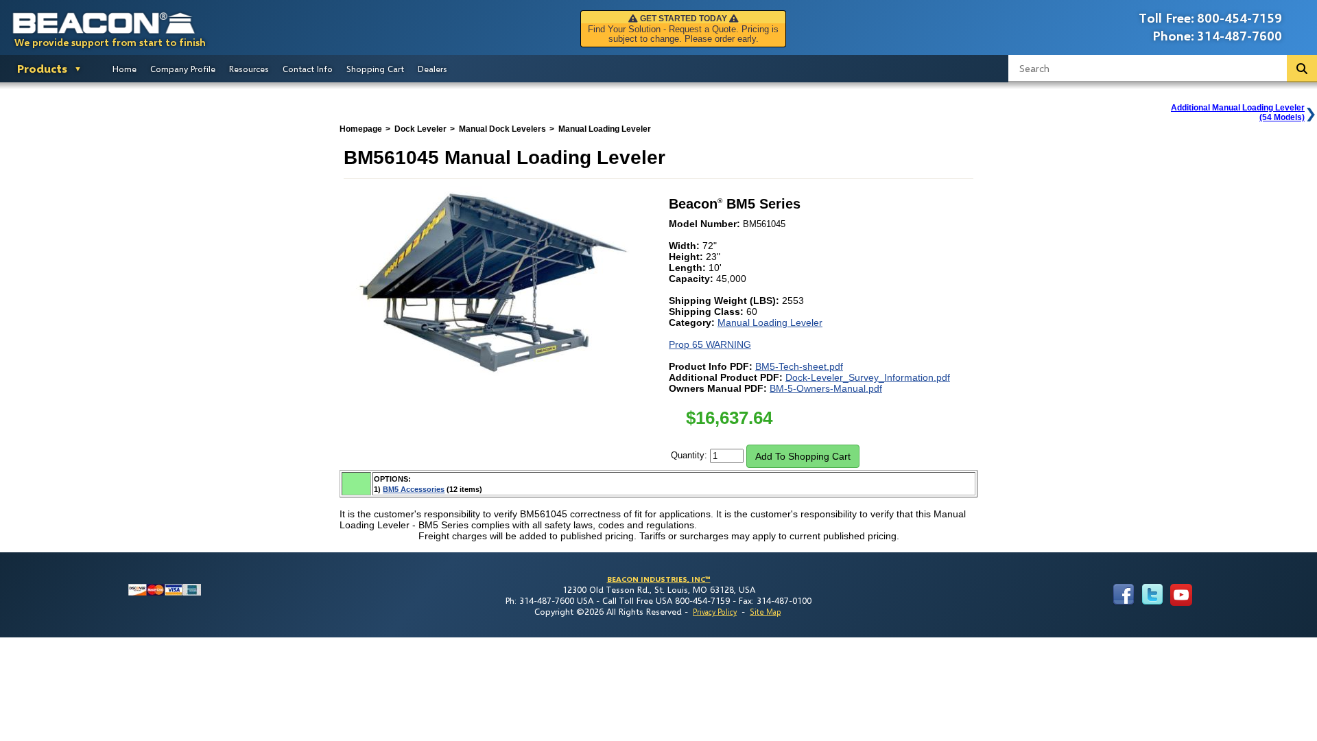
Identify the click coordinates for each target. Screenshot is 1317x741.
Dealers (432, 68)
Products (42, 68)
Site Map (765, 611)
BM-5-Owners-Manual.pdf (826, 388)
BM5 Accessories (413, 489)
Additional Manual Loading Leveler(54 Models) (1238, 112)
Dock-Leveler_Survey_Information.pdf (867, 377)
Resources (249, 68)
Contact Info (308, 68)
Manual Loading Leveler (769, 322)
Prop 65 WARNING (710, 344)
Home (124, 68)
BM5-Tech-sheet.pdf (799, 366)
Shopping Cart (375, 68)
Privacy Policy (715, 611)
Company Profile (182, 68)
